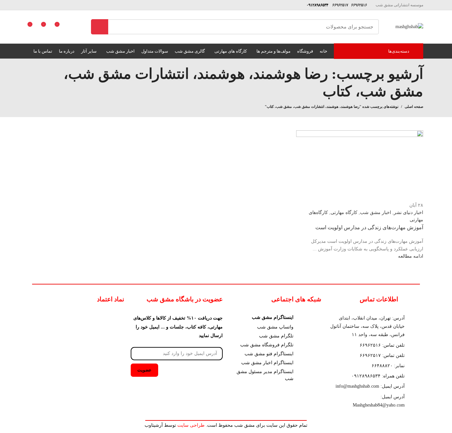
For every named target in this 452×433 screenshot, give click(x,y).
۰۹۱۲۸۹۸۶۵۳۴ (316, 5)
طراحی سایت (190, 425)
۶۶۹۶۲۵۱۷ (339, 5)
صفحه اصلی (414, 106)
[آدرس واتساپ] (40, 5)
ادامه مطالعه (410, 256)
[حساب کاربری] (72, 26)
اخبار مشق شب (375, 212)
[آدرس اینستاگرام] (48, 5)
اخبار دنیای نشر (408, 212)
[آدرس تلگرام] (32, 5)
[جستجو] (99, 26)
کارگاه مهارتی (344, 212)
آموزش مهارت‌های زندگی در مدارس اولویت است (369, 227)
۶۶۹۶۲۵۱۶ (358, 5)
